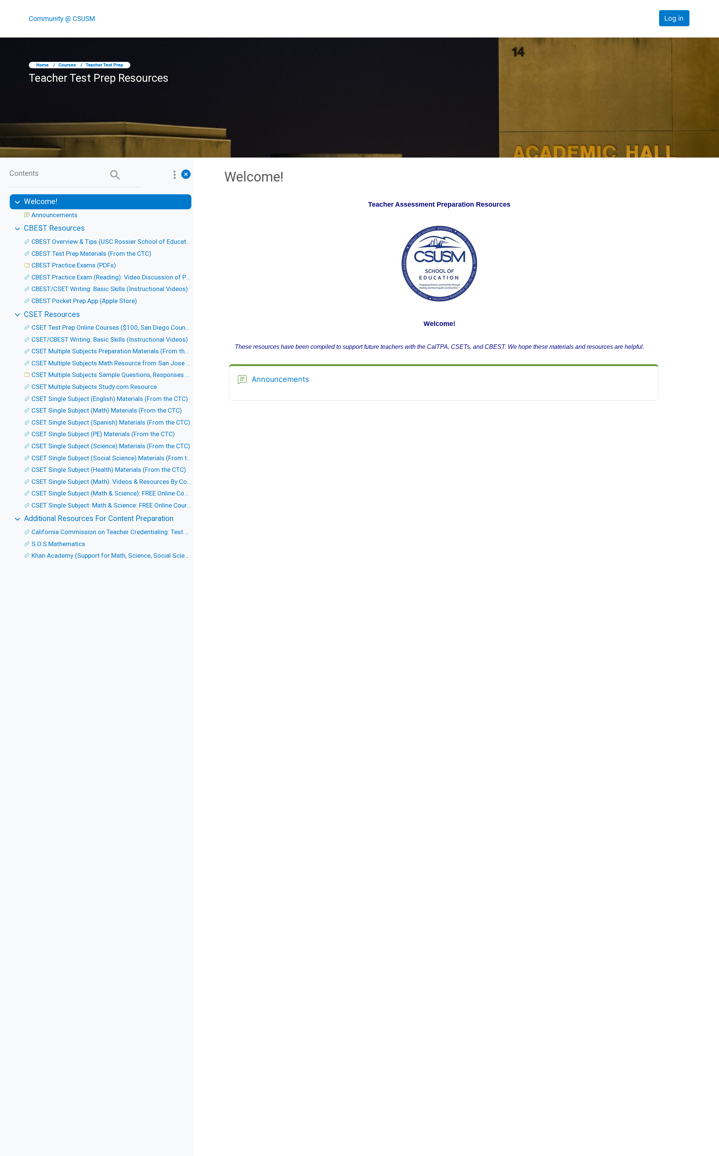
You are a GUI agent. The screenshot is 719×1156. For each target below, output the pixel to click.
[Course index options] (174, 174)
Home (42, 65)
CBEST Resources (54, 228)
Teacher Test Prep (104, 65)
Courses (67, 65)
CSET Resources (52, 314)
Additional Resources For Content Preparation (98, 518)
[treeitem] (100, 207)
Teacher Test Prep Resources (99, 78)
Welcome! (40, 201)
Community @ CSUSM (62, 19)
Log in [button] (674, 18)
